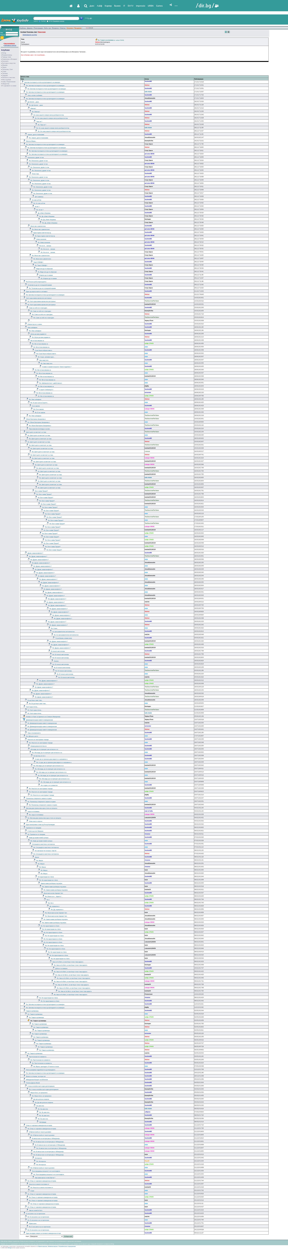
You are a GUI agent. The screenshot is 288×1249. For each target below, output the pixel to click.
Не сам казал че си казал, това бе (45, 851)
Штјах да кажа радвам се (38, 334)
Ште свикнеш (39, 197)
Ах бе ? (37, 206)
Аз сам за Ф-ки (36, 200)
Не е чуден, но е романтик (49, 785)
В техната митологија (58, 651)
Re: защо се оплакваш (36, 815)
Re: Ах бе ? (39, 210)
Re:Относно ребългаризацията (36, 282)
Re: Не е (50, 903)
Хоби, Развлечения (8, 82)
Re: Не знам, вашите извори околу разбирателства (51, 118)
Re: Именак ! (36, 112)
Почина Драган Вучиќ (33, 1083)
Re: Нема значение (44, 242)
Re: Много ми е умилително (41, 229)
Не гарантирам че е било (46, 877)
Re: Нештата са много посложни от (41, 1187)
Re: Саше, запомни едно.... (46, 357)
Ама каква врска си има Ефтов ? (45, 1178)
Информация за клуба (30, 35)
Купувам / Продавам (74, 28)
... (31, 321)
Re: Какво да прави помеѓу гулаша (41, 841)
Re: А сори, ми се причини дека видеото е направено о (53, 762)
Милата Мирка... (31, 141)
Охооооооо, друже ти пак (36, 157)
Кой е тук (47, 28)
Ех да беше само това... (35, 700)
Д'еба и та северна (61, 968)
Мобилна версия (52, 1246)
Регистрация (38, 28)
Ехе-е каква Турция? (41, 491)
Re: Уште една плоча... (35, 710)
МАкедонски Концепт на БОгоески (37, 1079)
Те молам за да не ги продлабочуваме (40, 285)
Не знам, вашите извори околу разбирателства (48, 115)
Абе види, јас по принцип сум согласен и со (44, 749)
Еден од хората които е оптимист (37, 291)
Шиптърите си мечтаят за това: (36, 432)
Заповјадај (42, 1122)
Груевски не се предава (33, 828)
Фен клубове (6, 80)
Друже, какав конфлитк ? (35, 553)
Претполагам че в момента (37, 1057)
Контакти (5, 61)
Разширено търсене (58, 21)
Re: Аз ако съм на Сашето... (39, 403)
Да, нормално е (54, 906)
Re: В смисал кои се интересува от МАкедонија (48, 1142)
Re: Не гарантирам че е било (48, 880)
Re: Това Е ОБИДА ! (41, 265)
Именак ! (33, 108)
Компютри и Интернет (9, 59)
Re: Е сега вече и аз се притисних (38, 1217)
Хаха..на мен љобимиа (35, 95)
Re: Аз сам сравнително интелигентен (66, 635)
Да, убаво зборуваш (44, 213)
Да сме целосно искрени (41, 1099)
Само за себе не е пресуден (38, 308)
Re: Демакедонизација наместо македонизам (42, 723)
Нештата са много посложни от (39, 1184)
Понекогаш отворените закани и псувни (39, 798)
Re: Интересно (41, 1161)
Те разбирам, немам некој (63, 638)
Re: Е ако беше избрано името (46, 354)
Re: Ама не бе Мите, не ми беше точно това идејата (70, 965)
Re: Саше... (54, 628)
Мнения (4, 65)
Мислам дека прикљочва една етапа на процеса (41, 808)
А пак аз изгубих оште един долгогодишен (41, 1086)
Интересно (38, 1158)
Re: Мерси (39, 860)
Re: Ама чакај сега (46, 363)
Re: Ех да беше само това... (38, 703)
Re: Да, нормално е (57, 909)
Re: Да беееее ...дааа (36, 105)
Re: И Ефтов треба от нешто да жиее (42, 1135)
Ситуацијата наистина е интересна (43, 844)
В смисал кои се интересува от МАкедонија (46, 1138)
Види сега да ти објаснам (44, 268)
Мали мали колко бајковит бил (53, 893)
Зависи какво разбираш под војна (51, 883)
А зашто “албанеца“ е (46, 389)
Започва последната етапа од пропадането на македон (42, 82)
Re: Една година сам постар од (45, 236)
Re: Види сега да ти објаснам (47, 272)
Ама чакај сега (43, 360)
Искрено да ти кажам (46, 275)
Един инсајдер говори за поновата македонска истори (43, 1233)
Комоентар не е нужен (35, 324)
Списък (62, 28)
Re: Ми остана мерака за (40, 344)
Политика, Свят (7, 69)
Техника (5, 73)
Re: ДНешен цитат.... (32, 736)
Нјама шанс (33, 1223)
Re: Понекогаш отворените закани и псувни (42, 801)
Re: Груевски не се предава (36, 834)
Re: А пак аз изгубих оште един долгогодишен (43, 1089)
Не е (48, 900)
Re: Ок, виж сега (43, 1109)
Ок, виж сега (40, 1106)
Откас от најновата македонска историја (39, 1125)
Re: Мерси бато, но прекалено (41, 1096)
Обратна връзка (42, 1246)
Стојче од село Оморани (35, 831)
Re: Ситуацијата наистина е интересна (46, 847)
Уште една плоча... (32, 707)
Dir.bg (4, 53)
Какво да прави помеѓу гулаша (38, 837)
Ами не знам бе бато (35, 1210)
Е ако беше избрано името (43, 350)
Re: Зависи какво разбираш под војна (54, 887)
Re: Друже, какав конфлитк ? (38, 556)
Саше (32, 1191)
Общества (5, 84)
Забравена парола (10, 45)
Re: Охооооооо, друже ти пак (38, 161)
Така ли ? (39, 121)
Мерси (37, 857)
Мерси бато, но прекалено (38, 1093)
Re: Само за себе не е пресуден (40, 311)
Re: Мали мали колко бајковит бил (56, 913)
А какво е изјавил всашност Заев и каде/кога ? (56, 367)
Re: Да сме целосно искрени (44, 1102)
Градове (5, 75)
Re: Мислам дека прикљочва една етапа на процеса (44, 818)
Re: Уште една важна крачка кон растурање (42, 301)
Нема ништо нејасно (35, 821)
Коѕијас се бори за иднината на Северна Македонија (43, 716)
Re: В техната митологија (60, 654)
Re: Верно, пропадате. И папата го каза (46, 1066)
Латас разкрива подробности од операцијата (40, 1070)
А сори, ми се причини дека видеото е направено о (51, 759)
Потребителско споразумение (67, 1246)
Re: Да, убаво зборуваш (46, 216)
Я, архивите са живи (9, 86)
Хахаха (56, 661)
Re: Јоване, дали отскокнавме (38, 138)
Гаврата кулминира (32, 1011)
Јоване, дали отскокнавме (36, 134)
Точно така (35, 174)
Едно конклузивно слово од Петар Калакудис (40, 824)
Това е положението (34, 733)
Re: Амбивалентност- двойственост (50, 383)
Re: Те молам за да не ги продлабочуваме (42, 288)
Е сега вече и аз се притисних (35, 1213)
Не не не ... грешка (45, 246)
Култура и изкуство (9, 63)
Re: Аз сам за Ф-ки (39, 203)
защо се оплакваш (33, 811)
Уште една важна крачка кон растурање (39, 298)
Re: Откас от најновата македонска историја (42, 1128)
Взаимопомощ (7, 55)
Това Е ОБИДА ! (38, 262)
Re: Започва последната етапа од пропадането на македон (45, 85)
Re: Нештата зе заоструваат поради (41, 743)
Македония (42, 32)
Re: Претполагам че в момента (40, 1060)
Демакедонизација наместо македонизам (39, 720)
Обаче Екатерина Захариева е (36, 419)
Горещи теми (6, 57)
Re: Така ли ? (42, 125)
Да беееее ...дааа (33, 102)
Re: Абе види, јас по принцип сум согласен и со (47, 752)
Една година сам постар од (42, 233)
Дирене (29, 28)
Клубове (23, 28)
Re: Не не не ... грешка (48, 249)
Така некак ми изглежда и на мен (39, 429)
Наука (4, 67)
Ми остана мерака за (37, 340)
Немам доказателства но (38, 746)
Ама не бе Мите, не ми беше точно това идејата (67, 962)
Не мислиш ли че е (39, 756)
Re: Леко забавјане (35, 331)
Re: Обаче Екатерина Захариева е (39, 422)
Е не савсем (36, 406)
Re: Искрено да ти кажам (49, 278)
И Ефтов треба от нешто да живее (40, 1132)
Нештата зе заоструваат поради (38, 739)
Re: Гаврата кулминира (35, 1014)
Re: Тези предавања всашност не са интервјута (48, 1174)
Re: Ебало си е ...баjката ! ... (54, 896)
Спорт (4, 71)
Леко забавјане (32, 327)
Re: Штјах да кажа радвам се (41, 337)
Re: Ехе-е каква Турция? (44, 494)
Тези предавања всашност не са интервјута (46, 1171)
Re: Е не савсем (38, 409)
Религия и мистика (8, 77)
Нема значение (41, 239)
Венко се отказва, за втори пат (36, 1076)
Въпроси (55, 28)
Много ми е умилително (38, 226)
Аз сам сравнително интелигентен (63, 631)
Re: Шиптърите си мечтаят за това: (39, 435)
